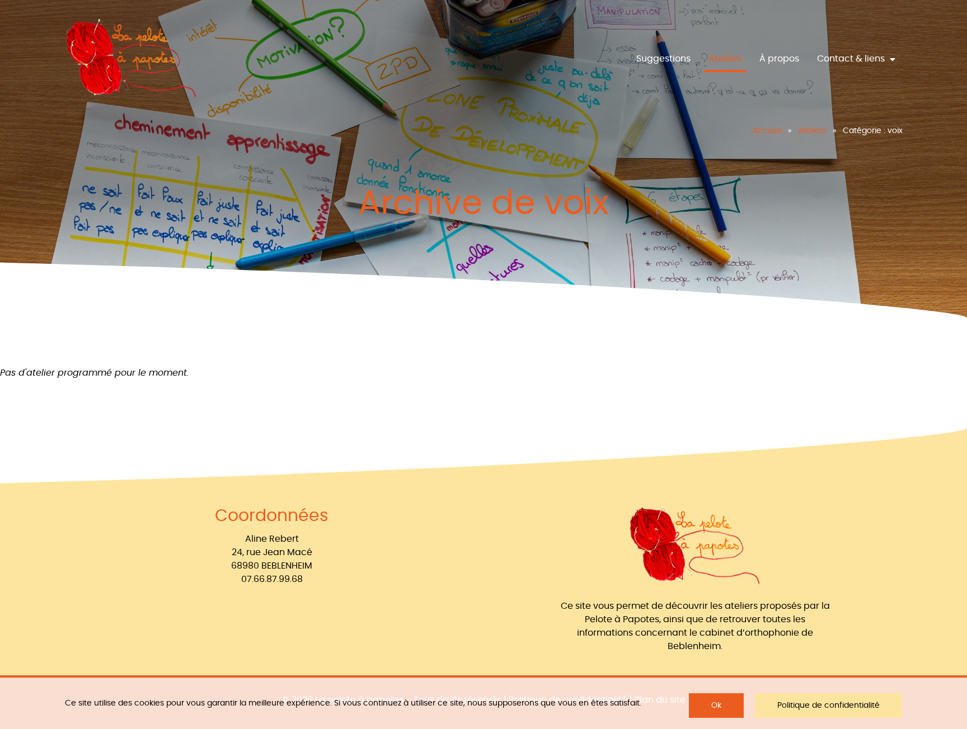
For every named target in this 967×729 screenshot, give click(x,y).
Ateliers (724, 58)
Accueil (767, 131)
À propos (779, 58)
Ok (716, 705)
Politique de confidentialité (828, 705)
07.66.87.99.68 (272, 579)
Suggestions (663, 58)
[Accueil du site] (131, 59)
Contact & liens (852, 58)
